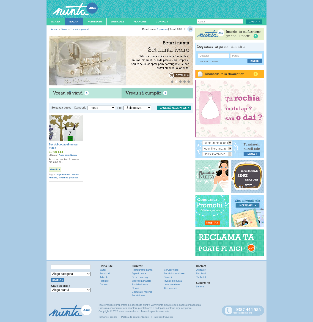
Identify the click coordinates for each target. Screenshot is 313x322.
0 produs (162, 29)
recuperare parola (208, 61)
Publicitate (201, 277)
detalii (54, 169)
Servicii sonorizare (174, 273)
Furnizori (95, 21)
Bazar (73, 21)
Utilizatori (201, 269)
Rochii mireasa (140, 284)
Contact (162, 21)
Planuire (140, 21)
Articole (117, 21)
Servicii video (171, 269)
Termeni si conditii (108, 317)
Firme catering (140, 277)
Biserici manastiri (141, 280)
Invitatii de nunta (173, 280)
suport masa (64, 174)
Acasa (55, 21)
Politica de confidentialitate (135, 317)
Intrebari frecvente (163, 317)
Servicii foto (138, 295)
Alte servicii (170, 288)
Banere (200, 286)
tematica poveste (68, 177)
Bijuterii (168, 277)
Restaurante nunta (142, 269)
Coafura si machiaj (142, 291)
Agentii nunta (139, 273)
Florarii (135, 288)
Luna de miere (172, 284)
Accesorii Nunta (68, 155)
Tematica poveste (80, 29)
